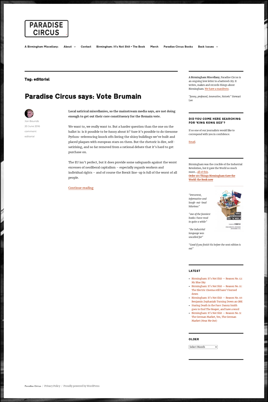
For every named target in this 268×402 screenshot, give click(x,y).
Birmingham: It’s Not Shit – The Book (120, 46)
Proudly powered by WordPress (81, 386)
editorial (30, 136)
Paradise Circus (33, 386)
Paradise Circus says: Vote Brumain (83, 96)
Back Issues (206, 46)
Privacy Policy (52, 386)
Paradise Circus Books (178, 46)
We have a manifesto (217, 88)
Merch (154, 46)
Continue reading (81, 188)
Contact (86, 46)
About (68, 46)
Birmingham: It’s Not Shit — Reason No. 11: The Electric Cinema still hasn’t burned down (217, 290)
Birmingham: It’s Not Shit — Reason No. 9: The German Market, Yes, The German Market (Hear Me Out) (217, 317)
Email (192, 141)
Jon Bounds (32, 121)
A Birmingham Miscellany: (42, 46)
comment (30, 131)
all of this (202, 172)
